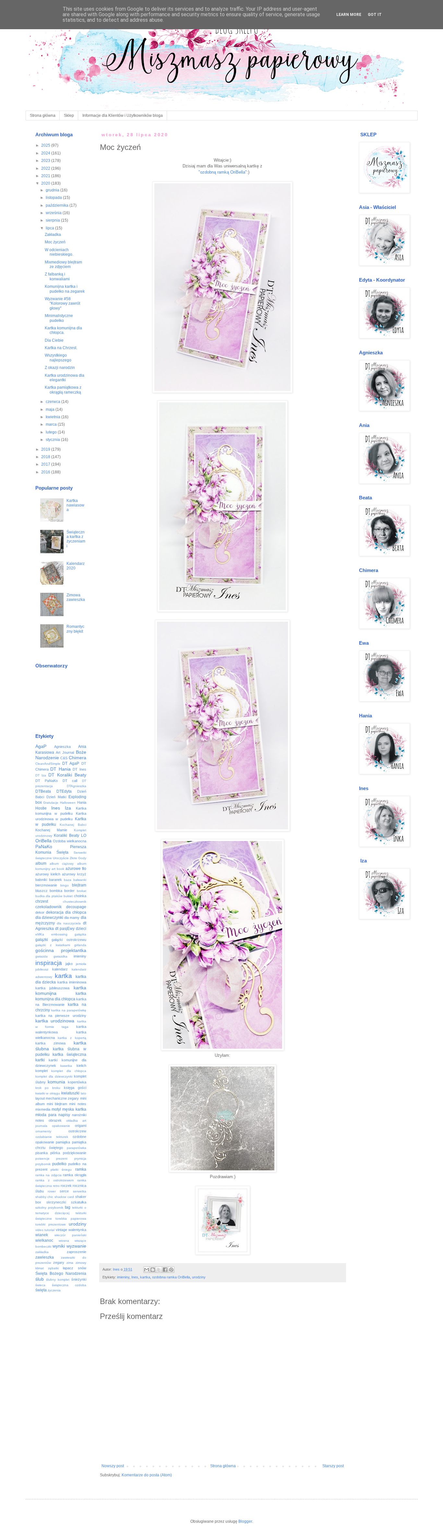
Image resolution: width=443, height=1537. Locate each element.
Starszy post (333, 1466)
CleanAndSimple (47, 763)
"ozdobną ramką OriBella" (222, 172)
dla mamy (71, 918)
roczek (66, 1186)
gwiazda (41, 956)
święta (41, 1290)
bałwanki (79, 880)
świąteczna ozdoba (69, 1285)
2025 (46, 145)
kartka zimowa (50, 1043)
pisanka (41, 1153)
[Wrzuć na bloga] (153, 1269)
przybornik (43, 1164)
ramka (80, 1169)
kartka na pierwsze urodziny (60, 1016)
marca (52, 424)
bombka (56, 891)
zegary (58, 1262)
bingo (64, 885)
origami (80, 1126)
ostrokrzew (77, 1131)
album (40, 863)
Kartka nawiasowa (75, 505)
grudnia (53, 190)
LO (83, 835)
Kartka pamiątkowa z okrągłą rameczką (63, 389)
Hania (81, 802)
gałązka (80, 934)
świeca (40, 1285)
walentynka (77, 1230)
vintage (61, 1230)
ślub (39, 1279)
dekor (39, 912)
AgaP (40, 746)
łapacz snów (74, 1268)
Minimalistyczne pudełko (59, 318)
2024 (46, 153)
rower (52, 1191)
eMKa (39, 934)
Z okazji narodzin (60, 367)
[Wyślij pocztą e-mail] (146, 1269)
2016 (46, 472)
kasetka (66, 1065)
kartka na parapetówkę (68, 1010)
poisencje (42, 1158)
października (57, 205)
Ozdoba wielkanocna (69, 841)
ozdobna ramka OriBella (171, 1277)
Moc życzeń (55, 242)
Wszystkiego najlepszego (58, 357)
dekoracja (55, 912)
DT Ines (79, 769)
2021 (46, 176)
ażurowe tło (76, 868)
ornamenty (43, 1131)
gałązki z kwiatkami (52, 945)
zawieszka (44, 1257)
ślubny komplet (57, 1279)
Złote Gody (78, 858)
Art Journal (65, 752)
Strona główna (42, 115)
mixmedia (42, 1109)
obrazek (55, 1120)
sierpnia (53, 220)
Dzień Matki (56, 797)
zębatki (53, 1268)
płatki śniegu (61, 1169)
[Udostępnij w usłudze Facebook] (165, 1269)
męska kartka (74, 1109)
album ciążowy (62, 863)
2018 (46, 457)
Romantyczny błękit (75, 628)
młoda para (45, 1115)
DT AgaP (70, 763)
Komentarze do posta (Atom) (147, 1475)
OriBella (43, 840)
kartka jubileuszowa (52, 988)
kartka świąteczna (69, 1054)
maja (50, 409)
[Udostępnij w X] (159, 1269)
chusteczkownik (74, 901)
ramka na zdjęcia (48, 1175)
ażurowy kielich (47, 874)
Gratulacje (50, 802)
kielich (81, 1065)
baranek (55, 880)
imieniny (123, 1277)
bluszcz (41, 891)
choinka (80, 896)
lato (83, 1093)
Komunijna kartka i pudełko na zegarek (65, 288)
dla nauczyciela (69, 923)
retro (56, 1186)
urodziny (199, 1277)
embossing (59, 934)
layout (40, 1098)
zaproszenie (76, 1252)
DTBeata (43, 791)
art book (58, 869)
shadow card (64, 1197)
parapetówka (76, 1148)
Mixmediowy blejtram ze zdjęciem (63, 264)
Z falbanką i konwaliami (57, 276)
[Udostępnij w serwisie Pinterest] (171, 1269)
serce (64, 1191)
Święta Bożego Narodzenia (60, 1273)
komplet (41, 1071)
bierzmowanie (46, 885)
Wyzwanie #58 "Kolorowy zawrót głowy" (62, 304)
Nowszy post (113, 1466)
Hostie (41, 808)
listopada (54, 197)
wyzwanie (76, 1246)
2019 (46, 449)
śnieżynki (78, 1279)
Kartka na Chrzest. (61, 348)
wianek (41, 1235)
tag (67, 1207)
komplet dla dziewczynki (53, 1076)
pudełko (59, 1164)
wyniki (59, 1246)
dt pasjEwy (65, 928)
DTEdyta (64, 791)
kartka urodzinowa (55, 1020)
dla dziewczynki (49, 917)
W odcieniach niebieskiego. (59, 252)
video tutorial (45, 1230)
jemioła (81, 964)
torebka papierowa (70, 1218)
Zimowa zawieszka (75, 597)
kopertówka (77, 1082)
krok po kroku (48, 1088)
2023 (46, 160)
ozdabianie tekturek (51, 1137)
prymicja (80, 1158)
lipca (50, 228)
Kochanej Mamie (51, 830)
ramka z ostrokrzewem (54, 1180)
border (69, 891)
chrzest (41, 901)
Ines (134, 1277)
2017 (46, 464)
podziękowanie (74, 1153)
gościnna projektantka (60, 950)
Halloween (68, 802)
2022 (46, 168)
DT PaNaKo (46, 781)
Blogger (245, 1521)
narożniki (79, 1115)
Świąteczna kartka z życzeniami (75, 539)
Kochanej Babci (73, 824)
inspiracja (48, 962)
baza (67, 880)
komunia (56, 1081)
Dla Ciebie (54, 340)
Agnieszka (62, 747)
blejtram (79, 885)
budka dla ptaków (49, 896)
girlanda (80, 945)
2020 (46, 183)
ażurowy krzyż (74, 874)
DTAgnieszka (76, 786)
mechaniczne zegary (62, 1098)
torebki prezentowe (50, 1224)
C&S (63, 758)
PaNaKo (43, 846)
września (54, 213)
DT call (70, 781)
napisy (64, 1115)
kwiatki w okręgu (47, 1093)
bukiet (68, 896)
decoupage (76, 907)
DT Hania (60, 769)
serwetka (79, 1191)
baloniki (41, 880)
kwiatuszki (70, 1093)
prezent (61, 1158)
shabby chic (44, 1197)
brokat (81, 891)
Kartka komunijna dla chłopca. (63, 330)
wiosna (64, 1240)
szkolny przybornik (49, 1207)
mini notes (77, 1104)
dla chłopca (75, 912)
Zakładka (53, 234)
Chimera (77, 757)
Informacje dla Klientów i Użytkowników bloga (122, 115)
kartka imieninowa (71, 982)
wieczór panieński (70, 1235)
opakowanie (61, 1126)
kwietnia (53, 417)
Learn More (348, 14)
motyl (56, 1109)
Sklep (69, 115)
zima (69, 1262)
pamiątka (63, 1142)
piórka (55, 1153)
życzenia (54, 1290)
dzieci (81, 928)
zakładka (42, 1252)
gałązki (41, 939)
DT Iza (40, 775)
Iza (68, 808)
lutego (52, 432)
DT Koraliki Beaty (67, 774)
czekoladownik (48, 907)
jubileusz (41, 969)
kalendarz (60, 969)
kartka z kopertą (72, 1038)
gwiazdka (60, 956)
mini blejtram (57, 1104)
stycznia (53, 439)
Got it (375, 14)
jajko (69, 964)
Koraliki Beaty (66, 835)
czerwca (53, 401)
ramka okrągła (74, 1175)
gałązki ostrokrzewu (69, 940)
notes (39, 1120)
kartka (145, 1277)
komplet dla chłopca (68, 1071)
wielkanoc (44, 1240)
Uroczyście (61, 858)
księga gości (75, 1088)
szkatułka (78, 1202)
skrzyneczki (56, 1202)
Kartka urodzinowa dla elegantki (64, 377)
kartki (40, 1060)
